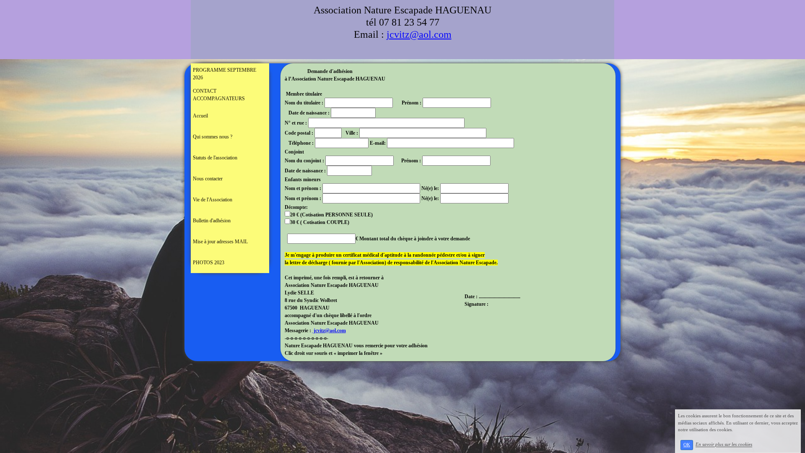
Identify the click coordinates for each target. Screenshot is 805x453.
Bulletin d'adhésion (212, 221)
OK (686, 445)
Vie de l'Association (212, 200)
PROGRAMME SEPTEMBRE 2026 (224, 74)
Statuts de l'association (215, 158)
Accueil (200, 116)
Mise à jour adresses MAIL (220, 242)
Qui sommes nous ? (212, 137)
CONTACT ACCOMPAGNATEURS (219, 95)
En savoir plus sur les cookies (724, 444)
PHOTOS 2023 (208, 263)
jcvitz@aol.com (419, 34)
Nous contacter (208, 179)
